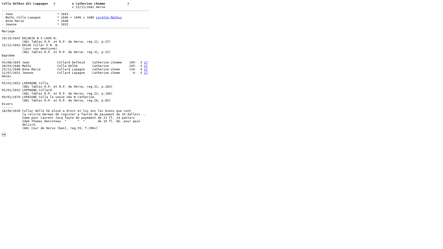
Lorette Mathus (109, 17)
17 (146, 62)
